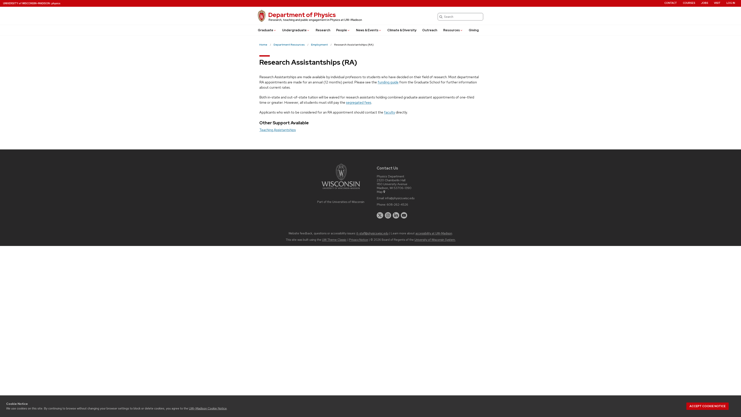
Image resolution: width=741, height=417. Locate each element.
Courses (689, 3)
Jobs (704, 3)
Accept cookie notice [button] (707, 406)
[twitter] (380, 215)
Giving (474, 30)
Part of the (340, 202)
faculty (389, 112)
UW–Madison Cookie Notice (208, 408)
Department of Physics (302, 15)
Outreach (429, 30)
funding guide (388, 82)
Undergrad (294, 30)
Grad (265, 30)
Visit (717, 3)
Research (323, 30)
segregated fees (358, 102)
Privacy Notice (358, 240)
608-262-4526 (397, 205)
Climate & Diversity (401, 30)
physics (56, 3)
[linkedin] (396, 215)
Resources (451, 30)
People (341, 30)
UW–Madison (26, 3)
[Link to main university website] (340, 190)
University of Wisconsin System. (435, 240)
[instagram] (388, 215)
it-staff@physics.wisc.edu (372, 233)
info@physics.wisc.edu (399, 198)
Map (380, 192)
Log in (731, 3)
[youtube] (404, 215)
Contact (670, 3)
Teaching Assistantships (277, 130)
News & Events (367, 30)
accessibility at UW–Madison (433, 233)
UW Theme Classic (334, 240)
